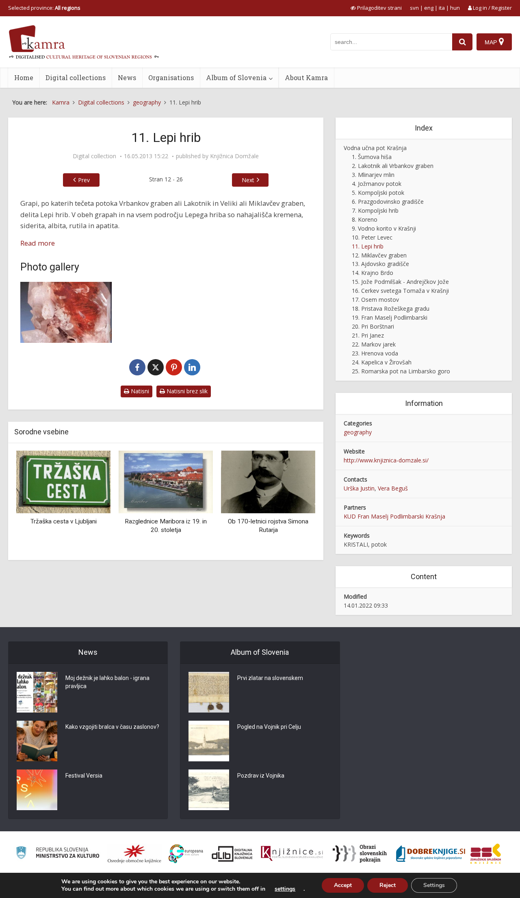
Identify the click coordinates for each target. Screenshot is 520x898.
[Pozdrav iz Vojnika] (208, 789)
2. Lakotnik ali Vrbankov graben (392, 166)
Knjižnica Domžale (234, 156)
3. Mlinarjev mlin (373, 175)
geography (358, 432)
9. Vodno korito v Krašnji (384, 228)
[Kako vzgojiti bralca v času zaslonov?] (37, 741)
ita (442, 7)
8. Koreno (364, 219)
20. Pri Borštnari (373, 326)
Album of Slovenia (236, 77)
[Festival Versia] (37, 789)
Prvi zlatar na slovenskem (270, 678)
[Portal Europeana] (186, 854)
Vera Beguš (393, 488)
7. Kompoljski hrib (375, 210)
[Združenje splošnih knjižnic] (485, 854)
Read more (37, 243)
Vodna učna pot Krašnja (375, 148)
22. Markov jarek (374, 344)
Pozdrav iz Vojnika (260, 775)
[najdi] (462, 41)
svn (414, 7)
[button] (295, 502)
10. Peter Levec (372, 237)
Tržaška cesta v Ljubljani (63, 521)
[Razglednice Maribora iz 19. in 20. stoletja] (166, 481)
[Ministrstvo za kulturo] (57, 854)
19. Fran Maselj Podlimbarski (389, 317)
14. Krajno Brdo (372, 273)
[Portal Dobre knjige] (430, 854)
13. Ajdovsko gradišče (380, 264)
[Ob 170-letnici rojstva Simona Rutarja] (268, 481)
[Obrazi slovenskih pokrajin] (360, 854)
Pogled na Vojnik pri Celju (269, 727)
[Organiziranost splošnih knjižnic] (134, 854)
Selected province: (44, 7)
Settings (434, 885)
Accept (343, 885)
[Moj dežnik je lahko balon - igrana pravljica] (37, 692)
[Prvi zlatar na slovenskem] (208, 692)
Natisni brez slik (186, 391)
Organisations (171, 77)
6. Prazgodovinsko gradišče (388, 201)
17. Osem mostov (375, 299)
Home (23, 77)
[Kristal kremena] (66, 312)
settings (285, 889)
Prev (84, 180)
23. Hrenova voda (375, 353)
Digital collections (76, 77)
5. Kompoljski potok (378, 192)
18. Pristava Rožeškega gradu (390, 308)
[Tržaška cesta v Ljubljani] (63, 481)
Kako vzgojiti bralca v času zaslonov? (112, 727)
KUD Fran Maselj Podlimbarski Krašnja (394, 516)
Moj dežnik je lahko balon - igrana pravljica (107, 682)
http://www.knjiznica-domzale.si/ (386, 460)
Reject (387, 885)
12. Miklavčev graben (379, 255)
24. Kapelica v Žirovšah (382, 362)
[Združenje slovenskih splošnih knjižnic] (291, 854)
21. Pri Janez (368, 335)
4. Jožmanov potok (376, 183)
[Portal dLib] (232, 854)
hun (455, 7)
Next (248, 180)
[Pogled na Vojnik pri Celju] (208, 741)
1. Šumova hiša (372, 157)
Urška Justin (359, 488)
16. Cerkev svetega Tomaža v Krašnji (400, 290)
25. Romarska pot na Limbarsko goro (401, 371)
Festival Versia (83, 775)
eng (428, 7)
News (127, 77)
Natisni (139, 391)
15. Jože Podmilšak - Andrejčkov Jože (400, 282)
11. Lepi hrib (368, 246)
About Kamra (306, 77)
